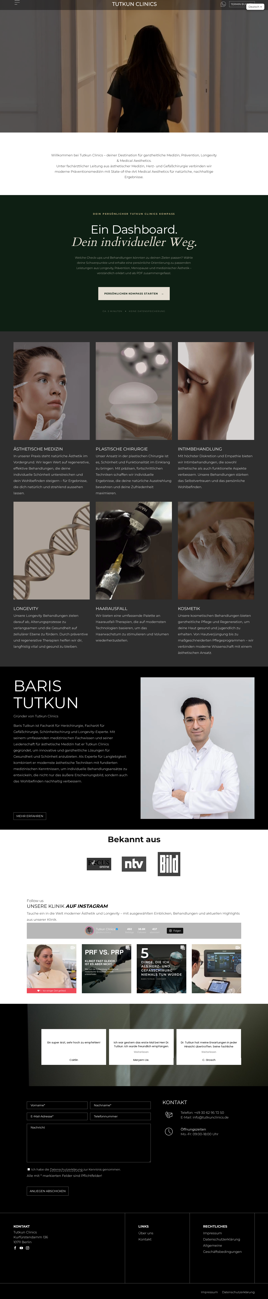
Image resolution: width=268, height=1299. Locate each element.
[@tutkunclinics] (89, 930)
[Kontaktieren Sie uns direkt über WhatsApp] (223, 4)
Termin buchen (242, 4)
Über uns (145, 1233)
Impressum (212, 1233)
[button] (255, 6)
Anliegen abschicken (48, 1191)
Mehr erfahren (29, 816)
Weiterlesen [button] (73, 1052)
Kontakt (145, 1239)
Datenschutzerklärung (66, 1169)
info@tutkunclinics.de (211, 1117)
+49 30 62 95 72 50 (209, 1113)
